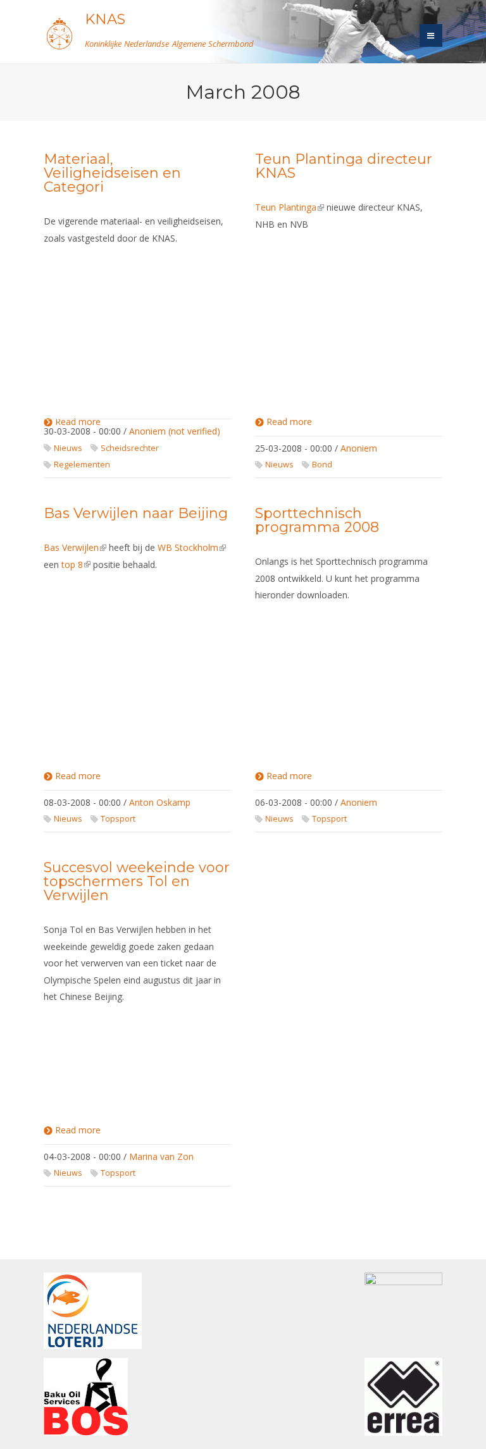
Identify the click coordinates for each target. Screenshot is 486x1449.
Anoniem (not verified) (174, 431)
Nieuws (68, 448)
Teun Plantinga (289, 207)
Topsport (118, 818)
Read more (289, 422)
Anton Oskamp (159, 802)
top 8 (75, 564)
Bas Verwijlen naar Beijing (136, 513)
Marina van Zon (161, 1156)
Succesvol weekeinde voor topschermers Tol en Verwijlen (137, 881)
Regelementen (82, 464)
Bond (322, 464)
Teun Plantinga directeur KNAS (343, 166)
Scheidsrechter (130, 448)
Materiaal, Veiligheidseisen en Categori (112, 173)
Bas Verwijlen (75, 547)
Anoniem (358, 448)
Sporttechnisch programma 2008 (317, 520)
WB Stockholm (192, 547)
